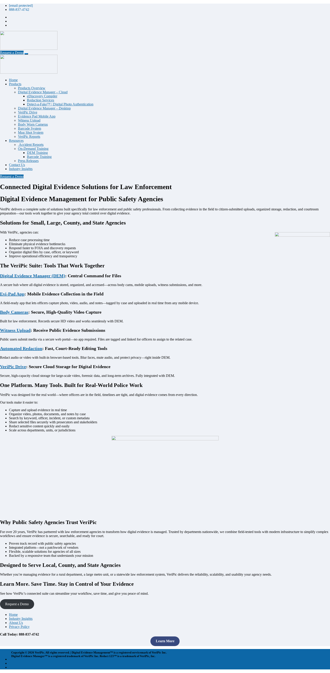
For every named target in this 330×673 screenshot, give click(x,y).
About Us (16, 623)
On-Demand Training (33, 149)
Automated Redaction (21, 348)
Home (13, 80)
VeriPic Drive (27, 112)
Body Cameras (14, 312)
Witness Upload (29, 120)
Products (15, 84)
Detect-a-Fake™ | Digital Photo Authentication (60, 104)
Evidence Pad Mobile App (36, 116)
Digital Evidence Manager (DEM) (32, 275)
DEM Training (37, 153)
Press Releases (28, 161)
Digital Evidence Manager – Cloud (43, 92)
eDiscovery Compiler (42, 96)
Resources (16, 140)
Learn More (165, 641)
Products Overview (31, 88)
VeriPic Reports (29, 136)
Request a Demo (12, 53)
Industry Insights (21, 169)
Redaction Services (40, 100)
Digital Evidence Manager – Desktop (44, 108)
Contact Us (17, 165)
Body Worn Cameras (33, 124)
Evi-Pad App (12, 293)
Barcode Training (39, 157)
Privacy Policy (19, 627)
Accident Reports (31, 144)
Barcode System (29, 128)
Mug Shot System (30, 132)
